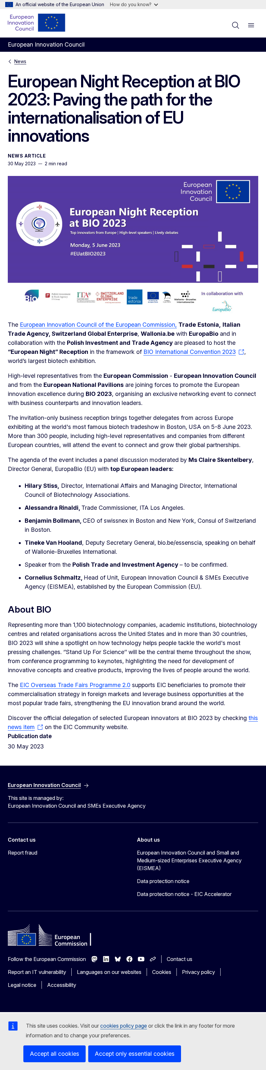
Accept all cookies (54, 1053)
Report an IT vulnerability (37, 972)
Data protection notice (163, 881)
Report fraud (22, 852)
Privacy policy (198, 972)
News (20, 61)
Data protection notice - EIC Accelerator (184, 894)
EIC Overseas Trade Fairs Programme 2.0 (75, 685)
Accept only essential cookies (135, 1053)
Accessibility (61, 985)
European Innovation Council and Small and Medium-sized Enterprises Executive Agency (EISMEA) (189, 860)
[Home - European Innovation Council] (37, 22)
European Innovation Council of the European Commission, (98, 324)
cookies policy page (123, 1025)
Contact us (179, 959)
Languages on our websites (109, 972)
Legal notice (22, 985)
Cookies (161, 972)
